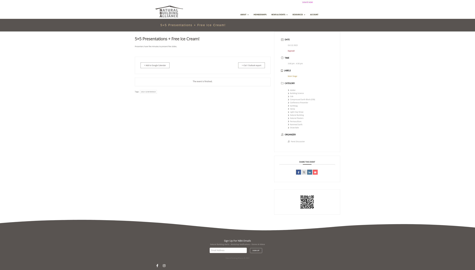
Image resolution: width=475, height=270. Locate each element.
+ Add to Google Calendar (155, 65)
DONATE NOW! (307, 2)
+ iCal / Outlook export (251, 65)
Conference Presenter (299, 102)
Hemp (292, 109)
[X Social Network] (304, 172)
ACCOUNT (314, 15)
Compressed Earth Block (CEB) (302, 99)
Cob (291, 96)
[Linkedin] (309, 172)
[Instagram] (164, 266)
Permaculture (295, 121)
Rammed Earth (296, 124)
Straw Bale (294, 127)
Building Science (297, 93)
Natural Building (297, 115)
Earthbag (294, 106)
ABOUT (243, 15)
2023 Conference (148, 92)
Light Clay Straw (296, 112)
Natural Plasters (296, 118)
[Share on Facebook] (298, 172)
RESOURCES (298, 15)
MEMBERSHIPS (260, 15)
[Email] (315, 172)
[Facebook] (157, 266)
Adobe (292, 90)
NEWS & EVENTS (278, 15)
